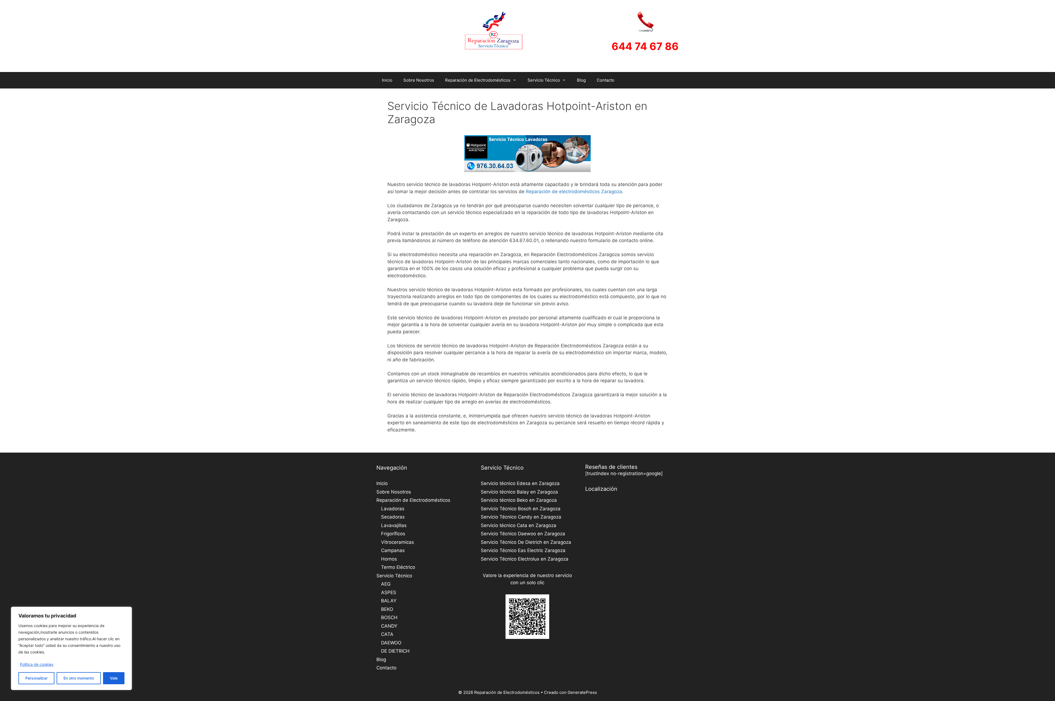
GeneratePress (582, 692)
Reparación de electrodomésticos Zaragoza (574, 191)
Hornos (389, 559)
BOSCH (389, 617)
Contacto (605, 80)
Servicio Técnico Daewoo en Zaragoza (523, 533)
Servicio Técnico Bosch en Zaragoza (520, 508)
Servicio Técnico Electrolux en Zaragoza (524, 559)
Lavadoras (392, 508)
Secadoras (393, 517)
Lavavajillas (394, 525)
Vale (114, 678)
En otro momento (78, 678)
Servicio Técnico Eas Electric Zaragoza (523, 550)
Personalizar (36, 678)
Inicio (387, 80)
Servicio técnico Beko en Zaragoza (519, 500)
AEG (386, 584)
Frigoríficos (393, 533)
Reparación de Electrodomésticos (477, 80)
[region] (71, 648)
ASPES (388, 592)
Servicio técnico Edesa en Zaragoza (520, 483)
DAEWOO (391, 642)
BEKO (387, 609)
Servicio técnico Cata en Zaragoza (518, 525)
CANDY (389, 626)
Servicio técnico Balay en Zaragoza (519, 492)
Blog (581, 80)
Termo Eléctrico (398, 567)
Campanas (393, 550)
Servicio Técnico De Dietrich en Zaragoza (526, 542)
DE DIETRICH (395, 651)
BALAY (388, 600)
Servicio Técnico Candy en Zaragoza (521, 517)
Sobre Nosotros (418, 80)
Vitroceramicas (397, 542)
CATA (387, 634)
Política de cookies (36, 664)
